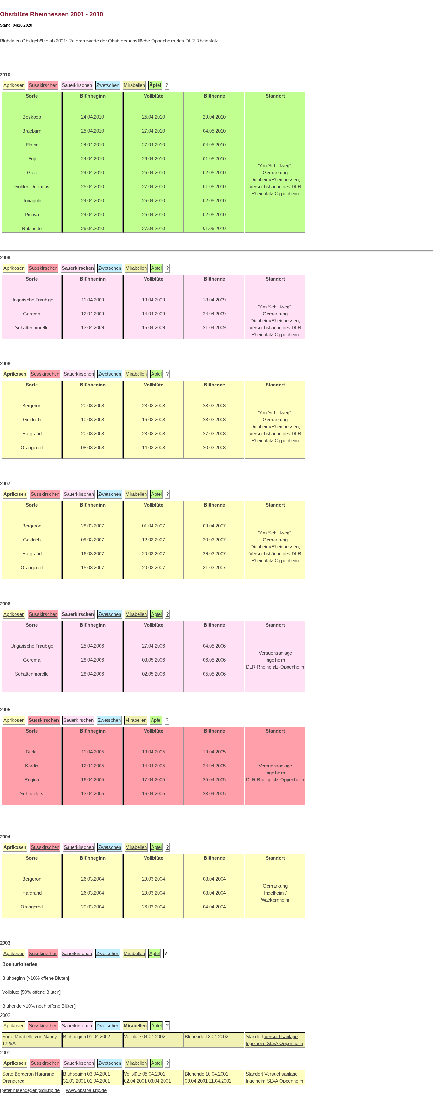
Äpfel (156, 268)
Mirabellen (134, 85)
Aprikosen (13, 85)
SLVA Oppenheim (285, 1043)
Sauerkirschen (77, 85)
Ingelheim (256, 1043)
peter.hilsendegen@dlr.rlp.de (30, 1090)
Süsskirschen (43, 85)
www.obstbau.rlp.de (86, 1090)
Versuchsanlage (281, 1036)
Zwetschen (107, 85)
